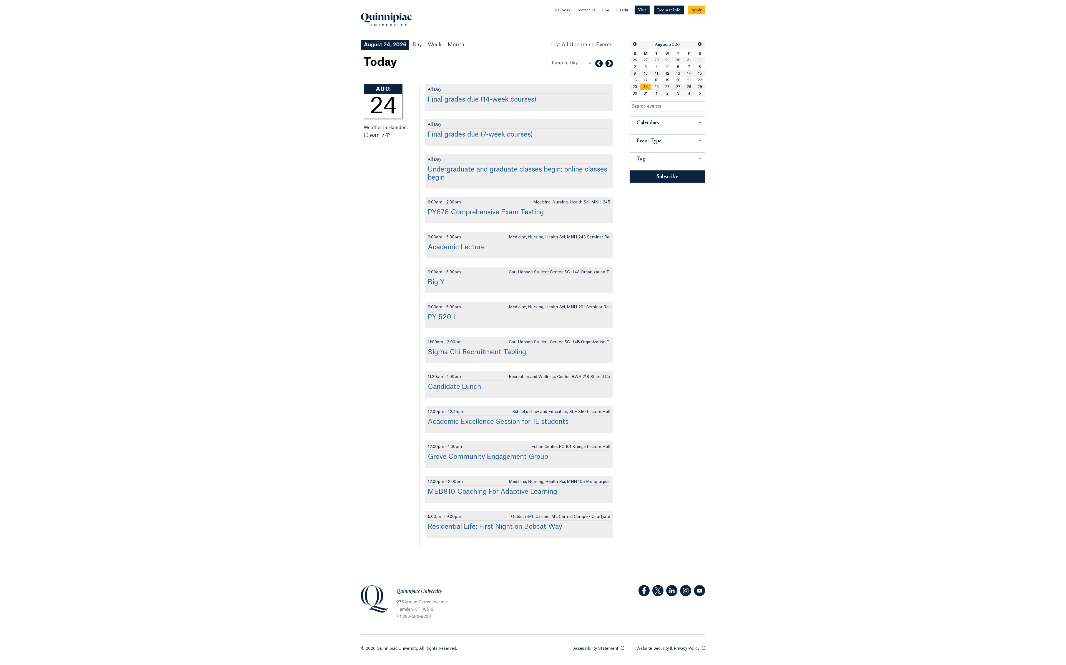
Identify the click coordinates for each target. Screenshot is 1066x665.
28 (656, 60)
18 (656, 80)
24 (645, 87)
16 (635, 80)
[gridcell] (645, 87)
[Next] (609, 63)
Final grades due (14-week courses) (482, 99)
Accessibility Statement (598, 649)
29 (667, 60)
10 (646, 73)
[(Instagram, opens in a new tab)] (685, 590)
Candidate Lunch (454, 387)
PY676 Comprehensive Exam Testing (486, 212)
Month (456, 44)
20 (678, 80)
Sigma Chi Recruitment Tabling (477, 352)
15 (700, 73)
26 (635, 60)
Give (605, 10)
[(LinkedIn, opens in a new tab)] (671, 590)
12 (667, 73)
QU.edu (622, 10)
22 (700, 80)
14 (689, 73)
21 (689, 80)
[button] (635, 44)
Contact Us (586, 10)
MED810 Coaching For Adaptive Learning (492, 491)
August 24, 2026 (385, 44)
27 (645, 60)
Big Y (436, 282)
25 (656, 87)
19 (667, 80)
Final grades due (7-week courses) (480, 134)
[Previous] (599, 63)
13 (678, 73)
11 (656, 73)
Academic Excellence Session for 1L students (498, 422)
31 (689, 60)
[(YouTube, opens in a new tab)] (699, 590)
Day (417, 44)
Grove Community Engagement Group (488, 457)
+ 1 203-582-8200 (413, 617)
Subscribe (667, 177)
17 (646, 80)
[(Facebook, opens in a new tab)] (644, 590)
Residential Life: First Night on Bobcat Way (495, 526)
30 (678, 60)
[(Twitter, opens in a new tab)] (657, 590)
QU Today (562, 10)
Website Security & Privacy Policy (670, 649)
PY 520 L (442, 317)
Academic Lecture (456, 247)
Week (435, 44)
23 (635, 87)
